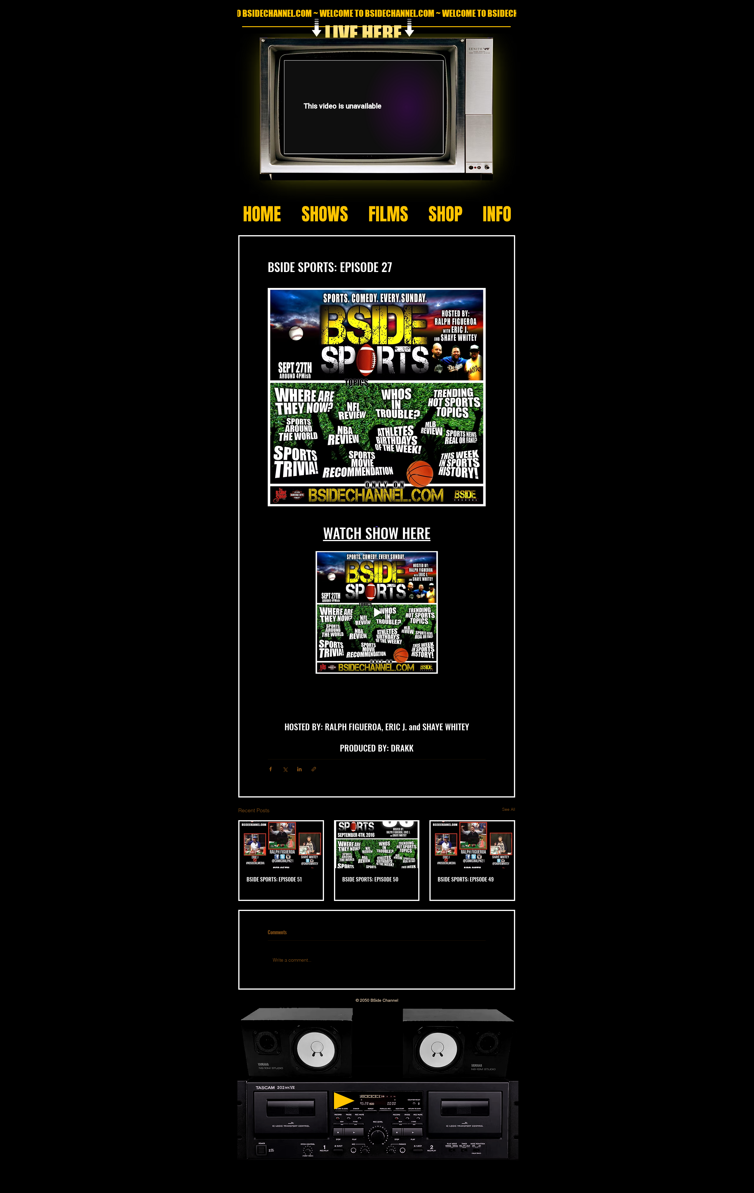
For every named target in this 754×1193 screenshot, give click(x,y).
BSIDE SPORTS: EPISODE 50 (370, 879)
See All (508, 809)
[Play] (344, 1100)
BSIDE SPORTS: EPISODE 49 (466, 879)
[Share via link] (314, 769)
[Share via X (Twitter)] (285, 769)
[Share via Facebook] (270, 769)
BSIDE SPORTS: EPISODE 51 (274, 879)
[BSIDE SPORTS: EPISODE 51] (281, 844)
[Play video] (377, 612)
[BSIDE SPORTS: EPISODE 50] (377, 844)
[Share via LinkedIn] (299, 769)
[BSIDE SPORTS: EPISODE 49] (472, 844)
